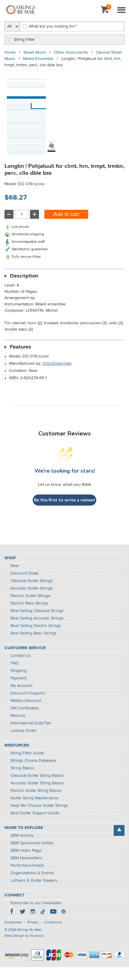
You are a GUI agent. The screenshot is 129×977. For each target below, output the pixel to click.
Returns (17, 716)
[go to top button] (119, 830)
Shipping (18, 671)
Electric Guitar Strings (30, 596)
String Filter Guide (27, 753)
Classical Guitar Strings (31, 581)
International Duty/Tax (30, 723)
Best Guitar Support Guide (34, 813)
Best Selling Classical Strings (37, 611)
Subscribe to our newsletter (36, 903)
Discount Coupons (27, 693)
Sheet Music (34, 52)
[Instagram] (32, 912)
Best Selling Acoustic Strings (37, 618)
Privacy (33, 922)
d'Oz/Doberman (57, 363)
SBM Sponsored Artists (31, 843)
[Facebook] (12, 912)
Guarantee (13, 922)
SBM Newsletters (26, 858)
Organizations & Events (32, 873)
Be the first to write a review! (64, 500)
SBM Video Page (25, 850)
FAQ (14, 663)
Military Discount (25, 701)
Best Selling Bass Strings (33, 633)
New (14, 566)
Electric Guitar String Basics (36, 790)
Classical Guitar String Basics (37, 776)
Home (10, 52)
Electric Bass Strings (29, 603)
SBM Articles (22, 835)
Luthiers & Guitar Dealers (33, 880)
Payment (18, 678)
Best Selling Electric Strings (35, 626)
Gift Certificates (24, 708)
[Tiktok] (42, 912)
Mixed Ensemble (38, 59)
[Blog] (63, 912)
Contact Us (20, 656)
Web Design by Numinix (24, 936)
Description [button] (24, 276)
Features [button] (20, 347)
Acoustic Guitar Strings (31, 588)
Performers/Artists (27, 865)
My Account (21, 686)
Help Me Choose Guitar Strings (39, 805)
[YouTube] (53, 912)
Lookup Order (23, 731)
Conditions (53, 922)
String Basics (22, 768)
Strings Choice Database (33, 761)
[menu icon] (121, 10)
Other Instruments (71, 52)
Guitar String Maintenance (34, 798)
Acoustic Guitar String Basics (37, 783)
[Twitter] (22, 912)
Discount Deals (24, 573)
